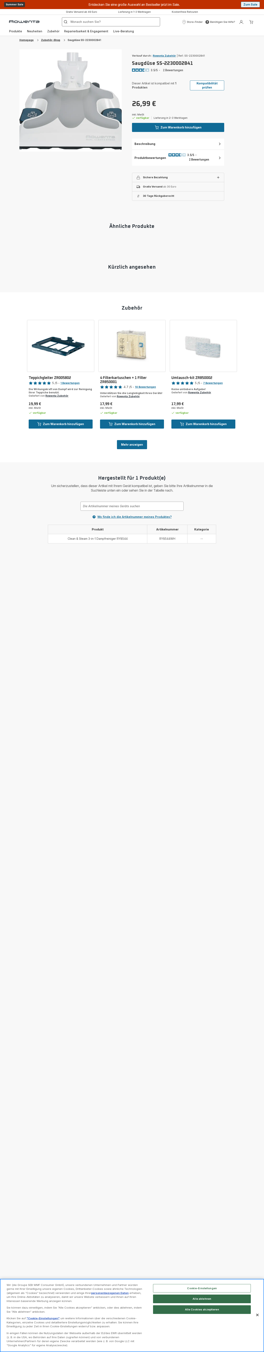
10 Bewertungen (145, 386)
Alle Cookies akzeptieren (202, 1309)
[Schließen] (257, 1314)
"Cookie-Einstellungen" (43, 1318)
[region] (132, 1315)
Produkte (15, 31)
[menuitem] (15, 31)
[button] (192, 22)
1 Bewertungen (70, 383)
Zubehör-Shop (50, 40)
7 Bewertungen (213, 383)
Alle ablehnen (202, 1298)
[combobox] (132, 506)
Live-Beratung (123, 31)
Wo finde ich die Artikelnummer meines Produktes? (134, 517)
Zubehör (53, 31)
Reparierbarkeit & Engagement (86, 31)
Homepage (26, 40)
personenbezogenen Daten (110, 1293)
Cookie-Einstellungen (202, 1288)
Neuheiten (34, 31)
